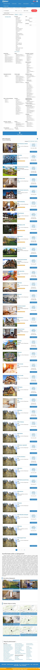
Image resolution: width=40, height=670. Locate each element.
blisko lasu (29, 116)
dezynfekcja (18, 122)
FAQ (19, 664)
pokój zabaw (18, 110)
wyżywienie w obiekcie (20, 82)
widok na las (29, 125)
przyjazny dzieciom (19, 112)
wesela (28, 109)
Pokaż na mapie (19, 134)
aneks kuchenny (30, 54)
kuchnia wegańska (19, 78)
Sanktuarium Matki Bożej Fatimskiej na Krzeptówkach (11, 624)
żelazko (28, 60)
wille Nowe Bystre (29, 648)
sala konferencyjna (30, 107)
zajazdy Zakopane (18, 652)
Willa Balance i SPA (21, 224)
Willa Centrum (20, 491)
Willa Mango (19, 398)
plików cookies (9, 668)
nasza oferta (35, 664)
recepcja (29, 77)
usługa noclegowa (19, 44)
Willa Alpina (19, 468)
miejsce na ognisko (30, 71)
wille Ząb (27, 646)
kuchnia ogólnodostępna (30, 67)
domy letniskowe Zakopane (7, 646)
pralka (6, 75)
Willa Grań (19, 352)
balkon (28, 55)
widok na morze (30, 126)
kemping (17, 27)
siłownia (7, 101)
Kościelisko (19, 169)
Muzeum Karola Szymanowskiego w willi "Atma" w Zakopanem (28, 635)
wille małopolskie (29, 659)
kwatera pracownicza (19, 28)
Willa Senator (20, 236)
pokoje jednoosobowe (9, 59)
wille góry (27, 657)
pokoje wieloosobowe (9, 61)
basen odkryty (29, 86)
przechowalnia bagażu (31, 76)
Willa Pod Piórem (20, 329)
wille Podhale (17, 656)
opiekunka (18, 106)
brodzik (17, 100)
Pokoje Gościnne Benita (22, 259)
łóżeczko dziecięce (19, 104)
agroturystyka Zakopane (7, 644)
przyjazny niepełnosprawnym (30, 101)
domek (17, 23)
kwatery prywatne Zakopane (8, 655)
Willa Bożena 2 (20, 317)
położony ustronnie (30, 118)
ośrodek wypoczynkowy (19, 34)
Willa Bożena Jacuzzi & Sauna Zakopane (25, 479)
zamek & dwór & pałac (19, 47)
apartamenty (7, 54)
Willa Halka (19, 155)
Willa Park (19, 340)
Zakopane (18, 146)
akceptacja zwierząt (19, 54)
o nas (31, 664)
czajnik (28, 63)
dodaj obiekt (16, 665)
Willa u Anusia (20, 363)
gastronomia (18, 49)
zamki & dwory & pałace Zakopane (20, 653)
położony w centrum (30, 120)
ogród (28, 72)
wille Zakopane (17, 651)
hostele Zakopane (6, 651)
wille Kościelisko (29, 647)
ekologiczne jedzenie (20, 76)
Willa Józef (19, 294)
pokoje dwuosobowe (9, 58)
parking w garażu (19, 60)
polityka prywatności (25, 664)
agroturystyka (18, 17)
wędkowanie (29, 95)
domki (6, 55)
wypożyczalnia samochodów (29, 80)
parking (17, 58)
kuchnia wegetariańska (20, 80)
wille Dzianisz (28, 654)
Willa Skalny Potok (21, 178)
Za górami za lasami (21, 306)
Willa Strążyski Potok (21, 537)
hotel (16, 26)
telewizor (29, 59)
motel (17, 32)
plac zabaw (18, 109)
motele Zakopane (6, 657)
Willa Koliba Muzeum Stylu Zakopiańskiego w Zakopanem (29, 614)
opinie (36, 141)
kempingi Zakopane (6, 653)
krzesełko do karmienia (20, 103)
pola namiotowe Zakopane (19, 645)
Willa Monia (19, 410)
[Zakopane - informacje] (37, 138)
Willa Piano (19, 526)
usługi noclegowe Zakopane (19, 650)
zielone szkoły (29, 112)
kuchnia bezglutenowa (20, 77)
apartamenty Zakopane (7, 645)
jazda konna (29, 89)
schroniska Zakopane (18, 649)
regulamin (16, 664)
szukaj (35, 10)
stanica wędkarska (19, 43)
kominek (29, 65)
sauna (6, 100)
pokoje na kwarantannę (20, 126)
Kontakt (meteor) (10, 664)
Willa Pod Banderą (21, 201)
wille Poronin (28, 650)
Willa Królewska (20, 213)
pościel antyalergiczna (31, 104)
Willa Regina (19, 387)
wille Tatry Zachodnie (29, 644)
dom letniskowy (18, 21)
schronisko (17, 40)
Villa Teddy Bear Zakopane (22, 514)
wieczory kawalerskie (31, 110)
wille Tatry (16, 657)
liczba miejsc (32, 141)
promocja (27, 23)
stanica (17, 41)
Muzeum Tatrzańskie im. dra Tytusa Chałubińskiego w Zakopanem (11, 614)
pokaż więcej (17, 51)
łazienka (29, 58)
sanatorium (18, 39)
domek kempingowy (19, 22)
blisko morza (29, 117)
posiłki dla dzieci (19, 81)
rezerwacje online (8, 16)
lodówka (29, 70)
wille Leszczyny (28, 655)
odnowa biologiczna (19, 33)
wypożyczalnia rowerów (31, 96)
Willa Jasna (19, 503)
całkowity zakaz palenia (20, 55)
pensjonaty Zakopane (18, 643)
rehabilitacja (18, 61)
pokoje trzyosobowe (8, 60)
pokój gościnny (18, 37)
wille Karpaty (17, 658)
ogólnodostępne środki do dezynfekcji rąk (20, 124)
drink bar (18, 75)
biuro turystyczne (18, 20)
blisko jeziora (29, 115)
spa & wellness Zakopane (7, 659)
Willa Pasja (19, 282)
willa (16, 45)
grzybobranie (29, 88)
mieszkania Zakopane (6, 656)
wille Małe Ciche (29, 656)
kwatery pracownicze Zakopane (8, 654)
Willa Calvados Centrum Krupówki (24, 190)
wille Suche (28, 649)
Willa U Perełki (20, 375)
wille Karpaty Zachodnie (19, 659)
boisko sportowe (30, 87)
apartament (18, 18)
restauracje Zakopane (18, 646)
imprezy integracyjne (31, 106)
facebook (4, 664)
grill (28, 64)
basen (28, 83)
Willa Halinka (20, 433)
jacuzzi (6, 99)
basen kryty (29, 84)
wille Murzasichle (29, 651)
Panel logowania (22, 665)
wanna (6, 76)
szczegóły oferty (33, 151)
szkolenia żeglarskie (9, 122)
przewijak (18, 111)
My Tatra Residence (21, 456)
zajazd (17, 46)
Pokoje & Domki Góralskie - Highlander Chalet (26, 166)
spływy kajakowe (30, 93)
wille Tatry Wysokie (29, 643)
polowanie (29, 92)
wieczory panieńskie (30, 111)
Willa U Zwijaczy (20, 421)
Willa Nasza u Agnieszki (22, 445)
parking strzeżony (19, 59)
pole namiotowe (18, 38)
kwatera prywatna (19, 29)
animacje (18, 99)
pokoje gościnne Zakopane (19, 644)
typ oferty (16, 16)
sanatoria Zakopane (18, 648)
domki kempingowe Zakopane (8, 647)
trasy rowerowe (30, 94)
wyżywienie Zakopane (6, 650)
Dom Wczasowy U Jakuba (22, 143)
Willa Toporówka (20, 271)
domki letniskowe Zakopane (7, 649)
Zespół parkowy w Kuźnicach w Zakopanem (29, 624)
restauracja (17, 50)
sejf (28, 78)
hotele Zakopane (6, 652)
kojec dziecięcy (19, 101)
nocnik (17, 105)
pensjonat (17, 35)
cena (26, 16)
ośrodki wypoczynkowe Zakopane (8, 660)
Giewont (11, 635)
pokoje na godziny (30, 75)
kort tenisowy (29, 90)
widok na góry (29, 122)
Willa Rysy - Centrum (21, 248)
